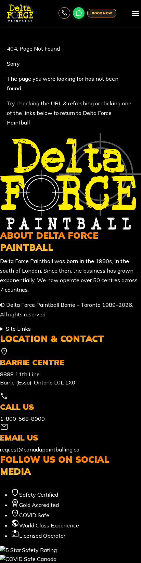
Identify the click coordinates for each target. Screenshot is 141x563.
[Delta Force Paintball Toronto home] (70, 180)
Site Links (18, 328)
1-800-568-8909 (64, 13)
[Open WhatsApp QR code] (79, 13)
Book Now (102, 13)
